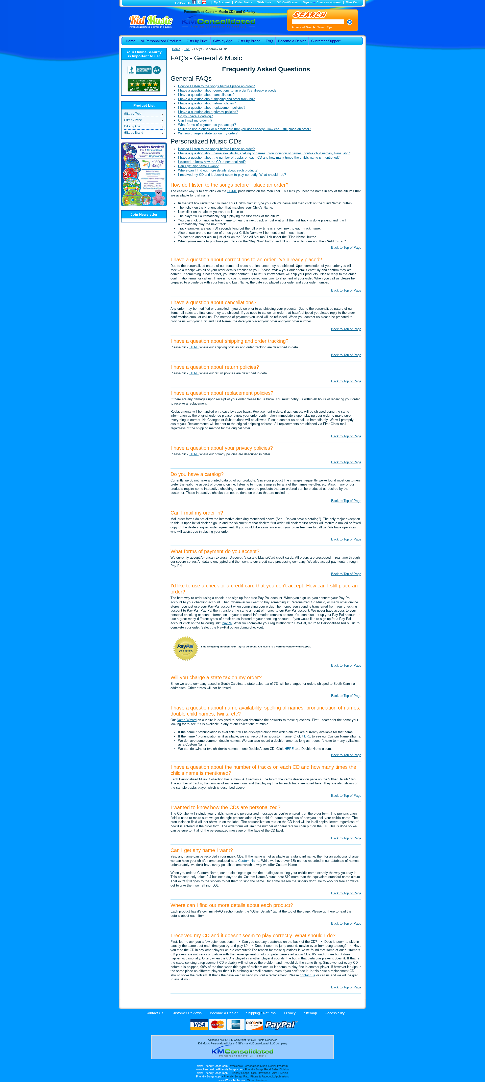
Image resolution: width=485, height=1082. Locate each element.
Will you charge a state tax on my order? (207, 133)
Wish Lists (264, 2)
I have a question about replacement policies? (211, 107)
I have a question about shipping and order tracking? (216, 99)
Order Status (243, 2)
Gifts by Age (132, 127)
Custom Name (248, 861)
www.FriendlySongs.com (212, 1065)
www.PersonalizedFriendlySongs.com (219, 1069)
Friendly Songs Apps (208, 1076)
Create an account (329, 2)
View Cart (352, 2)
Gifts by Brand (133, 133)
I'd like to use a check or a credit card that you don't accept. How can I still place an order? (244, 129)
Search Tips (324, 27)
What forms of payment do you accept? (207, 125)
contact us (307, 975)
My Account (222, 2)
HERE (194, 347)
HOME (232, 191)
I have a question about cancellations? (206, 95)
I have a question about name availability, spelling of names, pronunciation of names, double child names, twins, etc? (264, 153)
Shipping (253, 1013)
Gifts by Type (132, 114)
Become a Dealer (224, 1013)
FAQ (187, 49)
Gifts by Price (133, 120)
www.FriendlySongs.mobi (212, 1072)
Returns (269, 1013)
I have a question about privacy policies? (208, 112)
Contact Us (154, 1013)
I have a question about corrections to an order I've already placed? (227, 90)
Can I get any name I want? (198, 166)
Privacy (290, 1013)
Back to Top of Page (346, 247)
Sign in (307, 2)
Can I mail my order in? (195, 120)
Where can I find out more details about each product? (217, 170)
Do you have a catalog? (195, 116)
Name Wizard (187, 720)
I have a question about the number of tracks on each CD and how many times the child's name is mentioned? (259, 157)
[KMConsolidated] (242, 1055)
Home (176, 49)
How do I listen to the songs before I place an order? (216, 86)
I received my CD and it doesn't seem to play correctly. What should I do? (232, 175)
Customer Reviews (187, 1013)
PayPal (227, 623)
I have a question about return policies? (207, 103)
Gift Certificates (287, 2)
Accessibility (335, 1013)
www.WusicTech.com (232, 1080)
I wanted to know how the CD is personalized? (212, 162)
